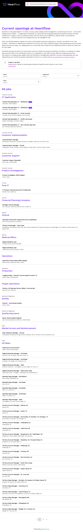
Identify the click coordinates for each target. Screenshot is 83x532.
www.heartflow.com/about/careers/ (63, 57)
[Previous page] (36, 519)
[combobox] (3, 82)
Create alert (12, 66)
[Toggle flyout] (78, 76)
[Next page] (46, 519)
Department (46, 74)
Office (4, 80)
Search (5, 74)
